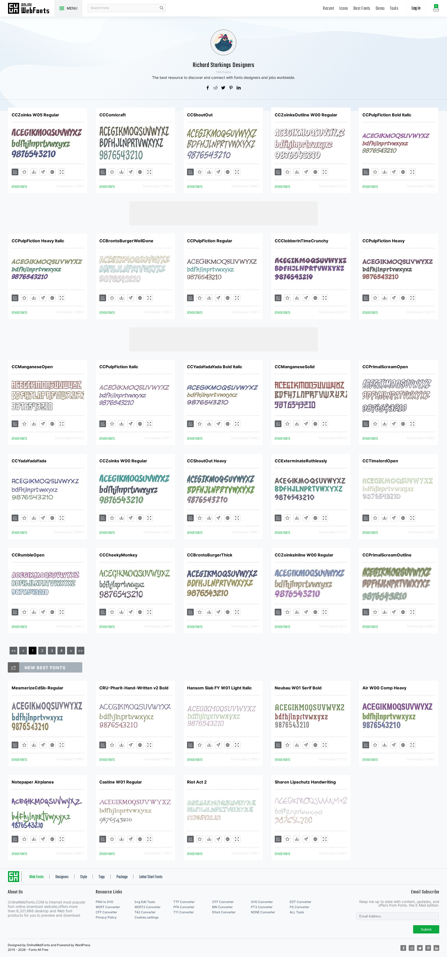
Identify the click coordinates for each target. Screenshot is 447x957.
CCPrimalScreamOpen (385, 366)
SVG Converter (262, 902)
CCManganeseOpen (32, 366)
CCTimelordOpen (380, 460)
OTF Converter (223, 902)
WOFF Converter (108, 907)
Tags (102, 877)
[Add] (15, 172)
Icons (343, 8)
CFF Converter (106, 912)
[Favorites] (24, 172)
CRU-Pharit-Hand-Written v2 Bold (133, 687)
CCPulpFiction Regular (209, 240)
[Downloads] (33, 172)
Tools (394, 8)
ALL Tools (297, 912)
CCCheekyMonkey (118, 554)
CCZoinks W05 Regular (35, 114)
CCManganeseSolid (295, 366)
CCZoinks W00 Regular (123, 460)
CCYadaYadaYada (29, 460)
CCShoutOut (200, 114)
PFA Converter (183, 907)
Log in (416, 8)
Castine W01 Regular (120, 782)
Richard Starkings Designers (224, 65)
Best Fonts (361, 8)
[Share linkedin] (239, 88)
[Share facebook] (208, 88)
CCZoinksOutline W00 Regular (306, 114)
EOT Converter (300, 902)
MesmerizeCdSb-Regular (37, 687)
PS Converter (299, 907)
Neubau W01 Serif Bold (298, 687)
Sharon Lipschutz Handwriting (305, 782)
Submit (426, 929)
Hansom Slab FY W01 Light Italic (219, 687)
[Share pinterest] (231, 88)
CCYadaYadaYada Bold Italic (214, 366)
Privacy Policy (106, 917)
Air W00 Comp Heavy (384, 687)
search (162, 8)
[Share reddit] (216, 88)
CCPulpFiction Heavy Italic (38, 240)
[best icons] (13, 667)
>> (80, 650)
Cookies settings (147, 917)
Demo (380, 8)
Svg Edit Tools (145, 902)
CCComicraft (112, 114)
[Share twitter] (223, 88)
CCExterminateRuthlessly (301, 460)
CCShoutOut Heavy (206, 460)
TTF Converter (184, 902)
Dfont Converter (223, 912)
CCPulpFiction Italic (118, 366)
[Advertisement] (223, 213)
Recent (328, 8)
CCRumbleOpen (28, 554)
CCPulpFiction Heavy (383, 240)
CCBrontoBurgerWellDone (126, 240)
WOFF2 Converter (147, 907)
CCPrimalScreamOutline (387, 554)
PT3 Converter (261, 907)
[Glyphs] (43, 172)
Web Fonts (36, 877)
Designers (62, 877)
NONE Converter (263, 912)
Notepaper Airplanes (33, 782)
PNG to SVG (104, 902)
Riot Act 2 (197, 782)
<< (13, 650)
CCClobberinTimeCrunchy (301, 240)
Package (122, 877)
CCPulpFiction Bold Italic (386, 114)
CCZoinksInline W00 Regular (304, 554)
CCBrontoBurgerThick (209, 554)
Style (83, 877)
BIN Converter (222, 907)
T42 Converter (145, 912)
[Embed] (52, 172)
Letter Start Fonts (150, 877)
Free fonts (31, 9)
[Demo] (61, 172)
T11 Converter (183, 912)
